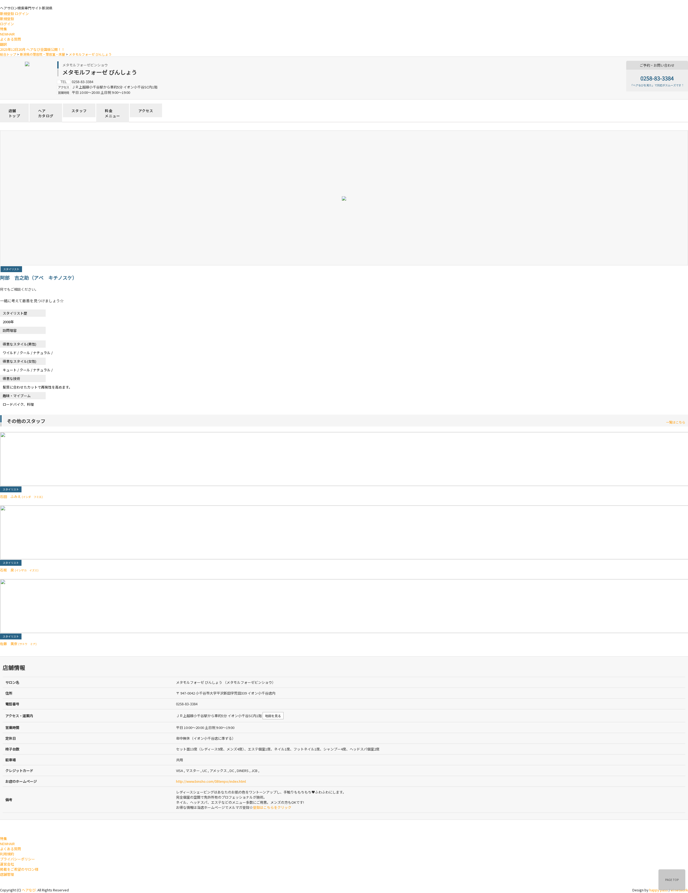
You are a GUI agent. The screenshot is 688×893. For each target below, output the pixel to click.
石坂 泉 (19, 569)
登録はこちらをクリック (272, 807)
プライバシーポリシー (17, 859)
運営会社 (7, 864)
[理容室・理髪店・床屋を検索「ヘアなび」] (22, 827)
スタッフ (79, 110)
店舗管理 (7, 874)
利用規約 (7, 853)
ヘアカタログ (45, 113)
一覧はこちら (675, 422)
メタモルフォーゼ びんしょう (90, 54)
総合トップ (8, 54)
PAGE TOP (672, 880)
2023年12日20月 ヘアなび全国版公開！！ (32, 49)
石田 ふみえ (21, 496)
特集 (3, 28)
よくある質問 (10, 39)
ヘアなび (29, 889)
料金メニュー (112, 113)
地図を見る (273, 715)
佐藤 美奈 (18, 643)
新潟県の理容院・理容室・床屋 (42, 54)
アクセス (145, 110)
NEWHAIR (7, 34)
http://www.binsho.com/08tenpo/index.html (211, 781)
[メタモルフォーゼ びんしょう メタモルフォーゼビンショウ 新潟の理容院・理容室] (27, 63)
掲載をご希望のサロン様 (19, 869)
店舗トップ (14, 113)
